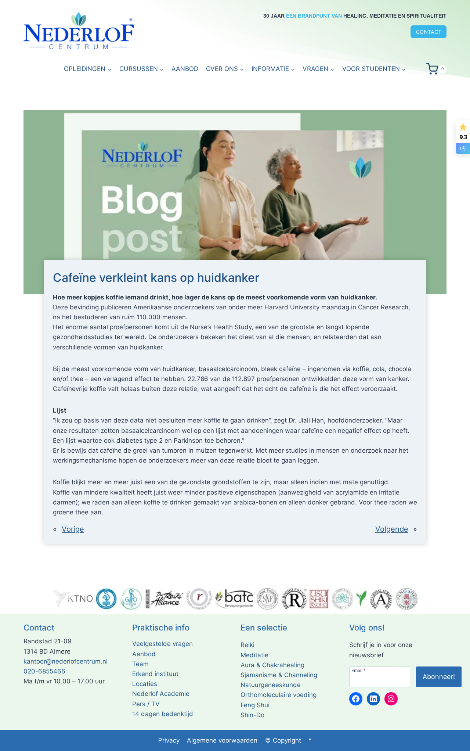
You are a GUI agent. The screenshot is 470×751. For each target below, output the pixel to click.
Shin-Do (252, 715)
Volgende (391, 529)
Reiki (247, 644)
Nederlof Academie (160, 693)
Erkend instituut (155, 674)
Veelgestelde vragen (162, 643)
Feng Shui (255, 705)
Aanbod (184, 68)
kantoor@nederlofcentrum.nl (66, 661)
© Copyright (283, 740)
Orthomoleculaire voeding (279, 694)
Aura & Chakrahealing (272, 665)
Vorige (73, 529)
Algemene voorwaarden (222, 740)
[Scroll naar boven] (455, 743)
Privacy (169, 740)
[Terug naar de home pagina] (79, 31)
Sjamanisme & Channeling (279, 675)
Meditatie (254, 655)
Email (358, 670)
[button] (273, 69)
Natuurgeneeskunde (271, 685)
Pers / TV (146, 704)
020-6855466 (44, 671)
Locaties (144, 683)
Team (140, 664)
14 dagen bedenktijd (162, 714)
